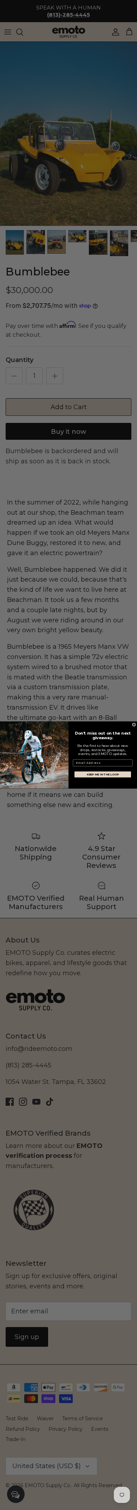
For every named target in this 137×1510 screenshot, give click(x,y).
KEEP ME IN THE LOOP (103, 774)
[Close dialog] (133, 724)
